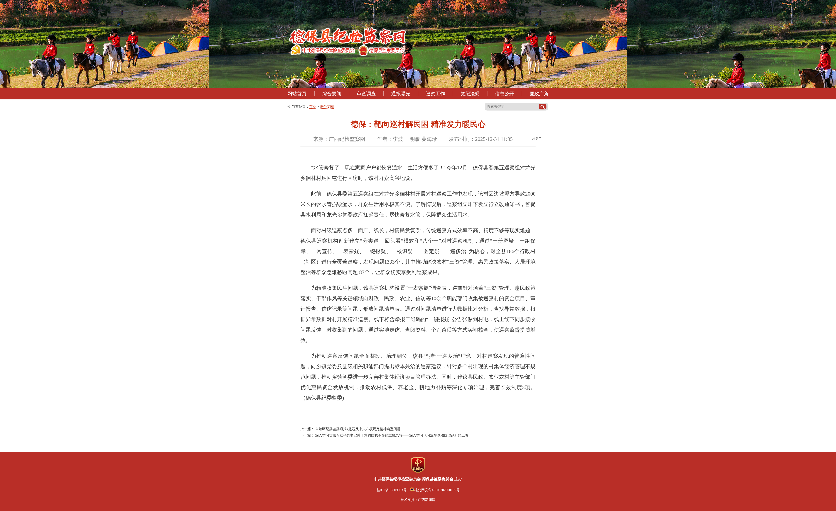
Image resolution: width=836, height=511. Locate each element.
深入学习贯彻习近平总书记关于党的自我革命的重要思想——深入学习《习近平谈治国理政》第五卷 (392, 435)
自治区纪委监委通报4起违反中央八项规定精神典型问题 (358, 429)
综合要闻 (327, 106)
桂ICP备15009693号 (391, 490)
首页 (312, 106)
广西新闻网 (426, 500)
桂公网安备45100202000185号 (437, 490)
